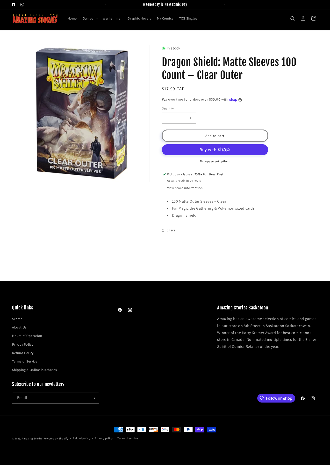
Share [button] (171, 230)
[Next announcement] (224, 4)
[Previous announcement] (105, 4)
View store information (185, 188)
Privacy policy (104, 438)
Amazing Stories (32, 438)
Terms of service (127, 438)
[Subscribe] (93, 397)
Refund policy (81, 438)
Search (17, 319)
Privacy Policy (22, 344)
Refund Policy (23, 353)
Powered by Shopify (55, 438)
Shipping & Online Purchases (34, 370)
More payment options (215, 161)
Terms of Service (24, 361)
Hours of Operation (27, 336)
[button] (90, 18)
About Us (19, 327)
